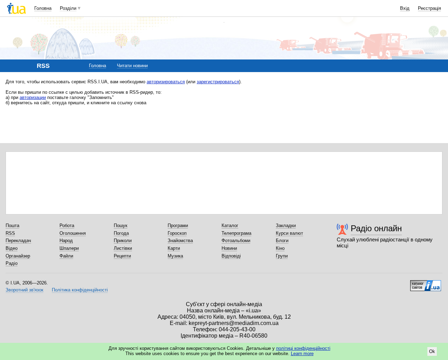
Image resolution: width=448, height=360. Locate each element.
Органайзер (18, 256)
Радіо (12, 263)
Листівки (123, 248)
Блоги (282, 240)
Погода (121, 233)
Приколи (123, 240)
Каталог (230, 225)
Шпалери (69, 248)
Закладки (286, 225)
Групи (282, 256)
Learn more (302, 353)
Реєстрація (429, 8)
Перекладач (18, 240)
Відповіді (231, 256)
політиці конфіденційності (303, 348)
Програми (178, 225)
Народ (66, 240)
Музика (175, 256)
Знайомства (180, 240)
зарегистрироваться (218, 81)
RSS (10, 233)
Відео (12, 248)
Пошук (120, 225)
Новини (229, 248)
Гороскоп (177, 233)
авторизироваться (166, 81)
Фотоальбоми (236, 240)
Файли (66, 256)
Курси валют (289, 233)
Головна (42, 8)
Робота (66, 225)
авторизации (33, 97)
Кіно (280, 248)
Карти (174, 248)
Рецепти (122, 256)
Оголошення (72, 233)
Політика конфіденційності (80, 289)
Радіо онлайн (376, 228)
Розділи (68, 8)
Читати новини (132, 65)
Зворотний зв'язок (24, 289)
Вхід (405, 8)
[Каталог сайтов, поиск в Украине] (425, 283)
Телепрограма (236, 233)
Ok (432, 351)
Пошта (12, 225)
